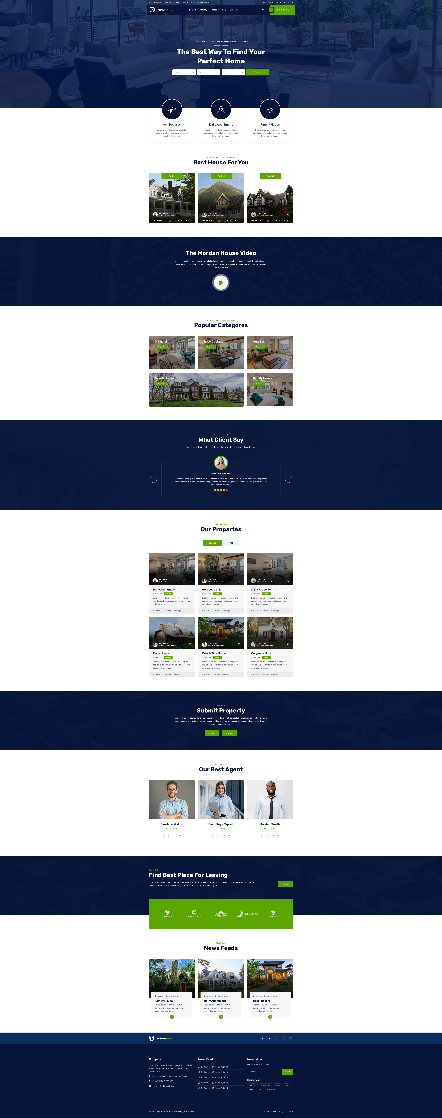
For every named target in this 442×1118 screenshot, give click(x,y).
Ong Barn (260, 341)
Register (264, 2)
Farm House (161, 653)
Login (271, 2)
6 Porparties (210, 347)
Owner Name (163, 213)
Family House (270, 124)
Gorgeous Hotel (261, 653)
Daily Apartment (221, 124)
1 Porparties (259, 384)
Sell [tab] (230, 543)
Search (259, 72)
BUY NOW (229, 733)
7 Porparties (161, 384)
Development (265, 1085)
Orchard (161, 341)
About (274, 1111)
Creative (252, 1085)
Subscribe (287, 1072)
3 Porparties (161, 347)
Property (203, 10)
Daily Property (261, 589)
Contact (234, 10)
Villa (286, 1085)
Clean (251, 1089)
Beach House (164, 378)
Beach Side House (214, 653)
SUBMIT (212, 733)
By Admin (205, 1067)
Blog (224, 10)
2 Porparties (259, 347)
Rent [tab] (212, 543)
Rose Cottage (213, 341)
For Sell (172, 176)
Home (191, 10)
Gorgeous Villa (212, 589)
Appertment (270, 1089)
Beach (277, 1085)
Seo (260, 1089)
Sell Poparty (172, 124)
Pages (214, 10)
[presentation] (153, 479)
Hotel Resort (261, 1000)
